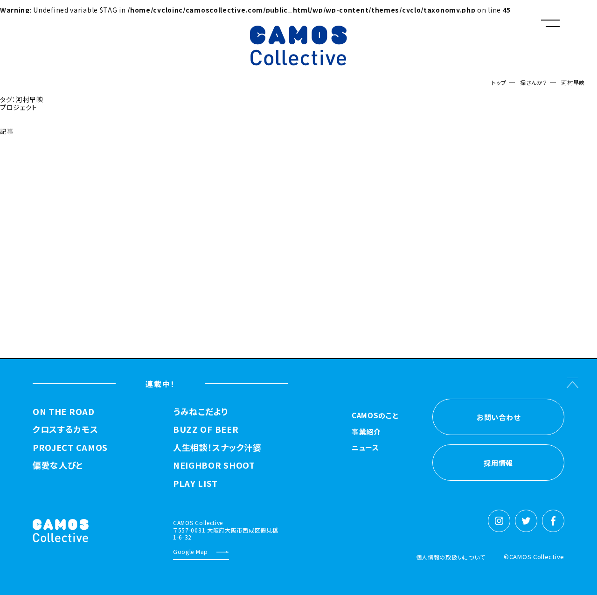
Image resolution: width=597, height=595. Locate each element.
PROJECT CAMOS (70, 447)
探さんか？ (534, 82)
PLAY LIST (195, 483)
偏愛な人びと (58, 465)
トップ (499, 82)
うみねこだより (200, 411)
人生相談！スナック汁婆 (217, 447)
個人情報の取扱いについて (450, 557)
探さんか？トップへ (30, 154)
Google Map (190, 551)
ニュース (365, 448)
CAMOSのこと (375, 416)
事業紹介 (366, 432)
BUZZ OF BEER (205, 429)
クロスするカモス (65, 429)
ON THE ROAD (64, 411)
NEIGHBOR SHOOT (214, 465)
